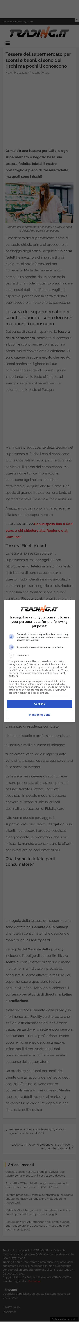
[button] (40, 655)
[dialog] (39, 661)
